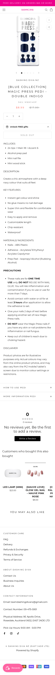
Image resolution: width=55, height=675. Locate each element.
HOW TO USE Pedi (14, 387)
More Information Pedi (19, 396)
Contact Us (9, 575)
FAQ (5, 539)
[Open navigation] (4, 10)
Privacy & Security (13, 554)
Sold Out (27, 135)
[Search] (46, 9)
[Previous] (16, 72)
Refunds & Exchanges (15, 549)
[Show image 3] (27, 73)
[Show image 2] (24, 73)
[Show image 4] (30, 73)
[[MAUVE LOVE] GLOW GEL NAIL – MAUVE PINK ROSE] (35, 473)
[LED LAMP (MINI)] (12, 473)
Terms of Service (12, 559)
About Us (8, 586)
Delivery (8, 544)
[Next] (38, 72)
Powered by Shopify (27, 650)
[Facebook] (4, 633)
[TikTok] (18, 633)
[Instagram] (11, 633)
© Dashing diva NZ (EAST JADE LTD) (27, 646)
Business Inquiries (13, 581)
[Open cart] (51, 9)
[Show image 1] (21, 73)
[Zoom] (49, 19)
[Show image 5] (33, 73)
